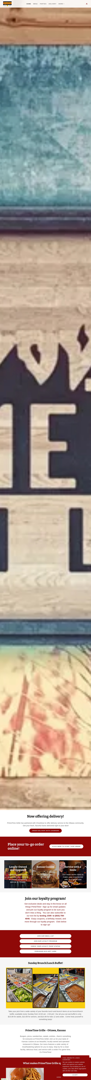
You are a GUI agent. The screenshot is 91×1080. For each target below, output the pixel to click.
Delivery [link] (52, 4)
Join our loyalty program (45, 941)
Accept (75, 1075)
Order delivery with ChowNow (45, 830)
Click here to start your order (66, 846)
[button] (61, 4)
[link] (7, 3)
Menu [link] (35, 4)
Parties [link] (43, 4)
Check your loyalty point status (45, 946)
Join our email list (45, 936)
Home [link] (29, 4)
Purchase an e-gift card (45, 951)
